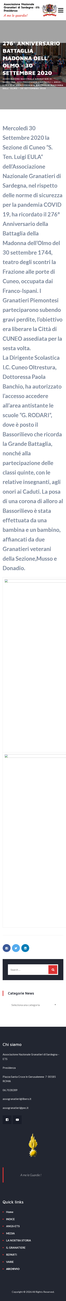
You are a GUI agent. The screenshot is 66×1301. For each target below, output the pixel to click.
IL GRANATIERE (16, 1247)
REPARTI (11, 1254)
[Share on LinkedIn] (25, 948)
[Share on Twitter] (16, 948)
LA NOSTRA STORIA (18, 1240)
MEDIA (10, 1233)
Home (9, 1211)
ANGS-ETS (13, 1226)
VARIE (10, 1261)
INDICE (10, 1219)
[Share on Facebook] (7, 948)
